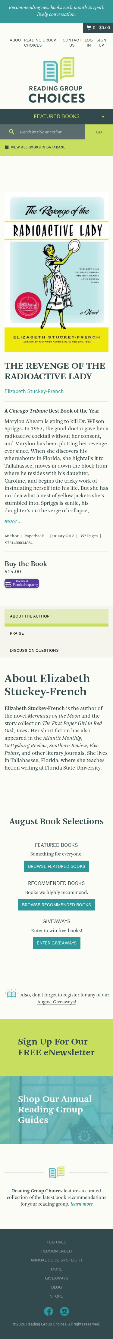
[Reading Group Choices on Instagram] (64, 1311)
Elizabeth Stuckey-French (34, 391)
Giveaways (56, 1278)
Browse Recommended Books (56, 905)
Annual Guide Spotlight (56, 1260)
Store (56, 1296)
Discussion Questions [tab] (34, 650)
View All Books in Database (38, 147)
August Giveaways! (56, 1002)
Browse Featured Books (56, 866)
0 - (101, 28)
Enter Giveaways (57, 943)
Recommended (56, 1251)
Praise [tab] (17, 633)
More (56, 1269)
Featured (56, 1242)
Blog (56, 1287)
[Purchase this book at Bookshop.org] (22, 583)
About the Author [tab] (29, 616)
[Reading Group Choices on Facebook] (48, 1311)
